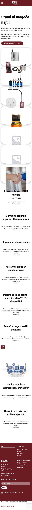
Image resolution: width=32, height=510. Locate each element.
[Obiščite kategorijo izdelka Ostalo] (16, 115)
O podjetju (4, 464)
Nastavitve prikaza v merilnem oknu (16, 268)
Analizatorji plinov (22, 449)
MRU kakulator (5, 475)
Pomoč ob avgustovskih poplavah (16, 328)
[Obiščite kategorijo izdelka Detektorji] (16, 96)
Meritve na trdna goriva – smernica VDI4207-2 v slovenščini (16, 298)
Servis (3, 466)
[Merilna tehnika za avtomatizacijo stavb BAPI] (16, 370)
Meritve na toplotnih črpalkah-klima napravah (16, 217)
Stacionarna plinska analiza (16, 242)
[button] (2, 3)
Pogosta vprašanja (7, 469)
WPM (12, 506)
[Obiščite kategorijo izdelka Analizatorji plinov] (16, 57)
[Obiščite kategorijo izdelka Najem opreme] (16, 174)
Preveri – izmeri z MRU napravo (16, 193)
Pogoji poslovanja (22, 462)
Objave (3, 471)
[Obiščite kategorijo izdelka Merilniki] (16, 76)
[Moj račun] (29, 3)
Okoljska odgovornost (7, 473)
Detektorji (20, 453)
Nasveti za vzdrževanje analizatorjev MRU (16, 413)
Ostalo (19, 455)
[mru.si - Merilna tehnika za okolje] (15, 3)
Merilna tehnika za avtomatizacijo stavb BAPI (16, 386)
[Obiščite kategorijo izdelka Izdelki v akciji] (16, 135)
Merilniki (20, 451)
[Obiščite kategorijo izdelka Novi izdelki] (16, 154)
